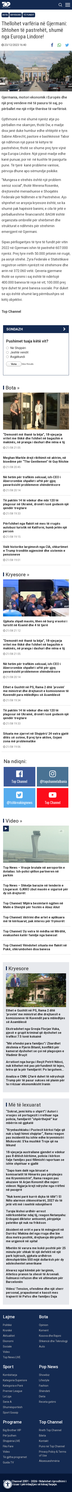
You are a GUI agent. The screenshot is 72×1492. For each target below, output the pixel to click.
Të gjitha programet (15, 1457)
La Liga (7, 1396)
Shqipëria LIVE (11, 1440)
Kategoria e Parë (13, 1385)
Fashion (43, 1385)
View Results (28, 364)
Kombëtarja (10, 1374)
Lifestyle (44, 1380)
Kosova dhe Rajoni (50, 1335)
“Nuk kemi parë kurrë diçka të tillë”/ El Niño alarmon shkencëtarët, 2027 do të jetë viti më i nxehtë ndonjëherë (34, 1200)
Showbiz (44, 1374)
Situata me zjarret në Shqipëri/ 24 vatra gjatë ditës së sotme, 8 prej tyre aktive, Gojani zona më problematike (36, 740)
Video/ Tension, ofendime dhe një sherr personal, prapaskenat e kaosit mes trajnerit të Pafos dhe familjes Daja (35, 1292)
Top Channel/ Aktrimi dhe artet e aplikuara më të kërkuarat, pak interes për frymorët (34, 919)
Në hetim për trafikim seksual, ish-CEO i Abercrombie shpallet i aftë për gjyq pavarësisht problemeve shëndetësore (32, 483)
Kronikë (7, 1330)
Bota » (13, 388)
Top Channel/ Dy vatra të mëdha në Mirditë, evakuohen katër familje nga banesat (34, 933)
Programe (12, 1422)
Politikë (7, 1325)
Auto (42, 1346)
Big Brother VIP (12, 1430)
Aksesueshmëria (49, 1460)
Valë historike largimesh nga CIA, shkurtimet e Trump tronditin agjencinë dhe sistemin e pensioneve (35, 553)
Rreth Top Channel (50, 1430)
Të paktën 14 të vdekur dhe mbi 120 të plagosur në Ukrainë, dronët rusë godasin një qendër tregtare (36, 507)
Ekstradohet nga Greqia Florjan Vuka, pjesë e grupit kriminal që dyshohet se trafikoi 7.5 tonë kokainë (33, 1032)
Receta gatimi (47, 1401)
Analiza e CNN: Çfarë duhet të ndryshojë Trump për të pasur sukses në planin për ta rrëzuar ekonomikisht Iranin (35, 1080)
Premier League (12, 1391)
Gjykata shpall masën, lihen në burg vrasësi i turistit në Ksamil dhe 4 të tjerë (35, 625)
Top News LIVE (12, 1357)
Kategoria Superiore (15, 1380)
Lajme (9, 1316)
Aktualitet (9, 1335)
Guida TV (8, 1462)
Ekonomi (8, 1341)
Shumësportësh (12, 1407)
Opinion (43, 1325)
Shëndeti (44, 1391)
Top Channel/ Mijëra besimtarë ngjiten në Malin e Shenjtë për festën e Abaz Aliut (33, 905)
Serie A (7, 1401)
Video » (14, 821)
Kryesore (15, 15)
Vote (14, 364)
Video (6, 1351)
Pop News (48, 1366)
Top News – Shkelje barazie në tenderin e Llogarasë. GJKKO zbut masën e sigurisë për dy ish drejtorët (35, 889)
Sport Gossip (10, 1412)
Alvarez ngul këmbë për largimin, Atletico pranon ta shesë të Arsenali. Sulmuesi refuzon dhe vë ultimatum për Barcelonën (34, 1276)
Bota (5, 15)
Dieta (42, 1396)
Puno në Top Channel (52, 1446)
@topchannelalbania (53, 781)
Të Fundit (28, 15)
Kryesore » (17, 574)
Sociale (7, 1346)
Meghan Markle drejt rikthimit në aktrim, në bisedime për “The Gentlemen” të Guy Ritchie (36, 462)
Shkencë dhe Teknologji (53, 1341)
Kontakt (43, 1440)
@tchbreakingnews (19, 802)
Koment (44, 1330)
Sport (8, 1366)
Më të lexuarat (24, 1105)
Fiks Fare (8, 1446)
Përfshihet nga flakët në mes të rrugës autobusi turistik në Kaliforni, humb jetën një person (35, 530)
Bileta (42, 1435)
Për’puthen (9, 1435)
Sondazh (14, 329)
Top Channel (19, 781)
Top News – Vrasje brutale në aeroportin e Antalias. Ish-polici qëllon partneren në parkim (34, 871)
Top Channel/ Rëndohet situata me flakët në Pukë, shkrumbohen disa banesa (35, 947)
